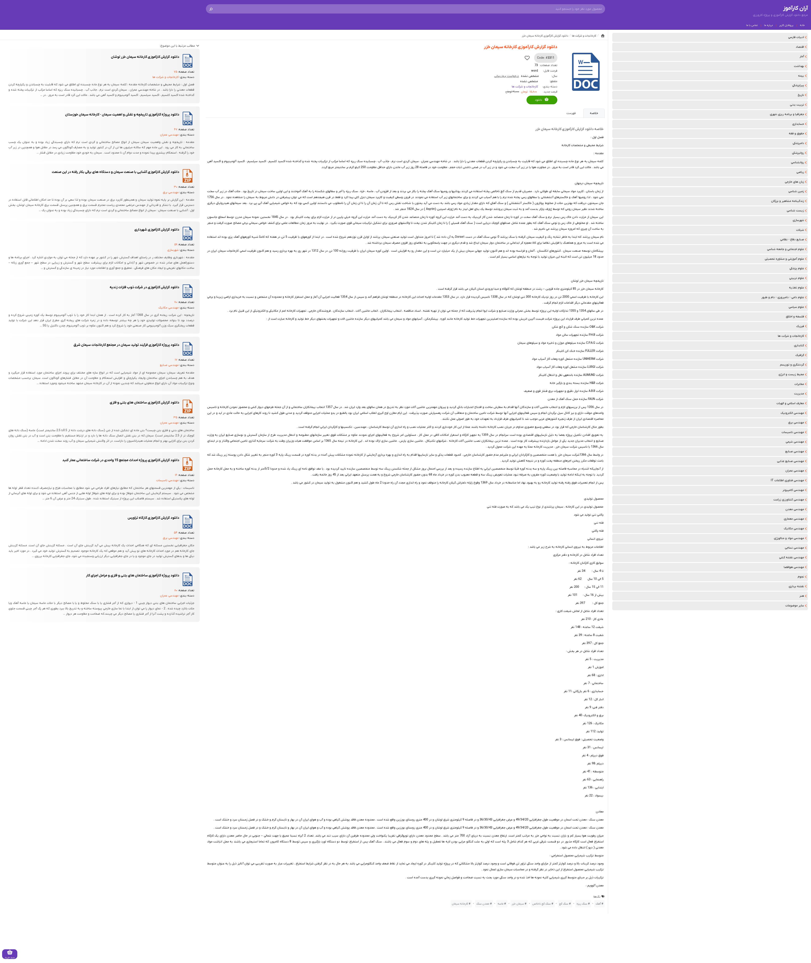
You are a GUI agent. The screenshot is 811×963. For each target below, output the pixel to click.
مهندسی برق (796, 423)
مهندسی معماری (794, 519)
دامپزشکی (798, 143)
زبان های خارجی (794, 182)
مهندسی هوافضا (794, 567)
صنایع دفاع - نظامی (792, 240)
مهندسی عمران (794, 471)
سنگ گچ (563, 904)
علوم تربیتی (796, 278)
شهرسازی (798, 220)
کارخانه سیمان (460, 904)
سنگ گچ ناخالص (541, 904)
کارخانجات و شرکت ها (791, 336)
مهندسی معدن (794, 509)
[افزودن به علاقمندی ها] (527, 58)
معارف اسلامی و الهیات (790, 403)
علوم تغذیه (796, 288)
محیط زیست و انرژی (791, 374)
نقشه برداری (796, 586)
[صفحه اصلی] (603, 35)
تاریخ (801, 95)
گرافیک (799, 355)
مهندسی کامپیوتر (793, 490)
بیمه (801, 76)
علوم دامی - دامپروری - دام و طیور (782, 297)
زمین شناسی (796, 191)
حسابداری (798, 124)
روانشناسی (797, 162)
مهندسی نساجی (794, 548)
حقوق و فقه (796, 134)
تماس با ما (752, 25)
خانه (802, 25)
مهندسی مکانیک (794, 529)
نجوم (801, 577)
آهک (598, 904)
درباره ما (768, 25)
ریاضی (800, 172)
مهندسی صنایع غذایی (790, 461)
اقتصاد (800, 47)
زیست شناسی (795, 211)
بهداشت (799, 66)
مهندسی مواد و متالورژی (789, 538)
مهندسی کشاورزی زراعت (788, 500)
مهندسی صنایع (794, 452)
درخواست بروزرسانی (506, 76)
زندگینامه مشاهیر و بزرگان (787, 201)
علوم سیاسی (796, 307)
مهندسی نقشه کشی (791, 558)
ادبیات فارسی (796, 37)
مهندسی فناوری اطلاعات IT (787, 480)
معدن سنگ (482, 904)
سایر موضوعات (794, 606)
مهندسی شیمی (795, 442)
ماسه (500, 904)
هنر (801, 596)
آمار (802, 56)
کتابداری (799, 346)
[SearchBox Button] (211, 9)
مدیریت (799, 394)
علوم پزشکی (796, 268)
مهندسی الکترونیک (792, 413)
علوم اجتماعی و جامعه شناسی (785, 249)
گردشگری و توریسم (792, 365)
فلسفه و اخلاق (795, 317)
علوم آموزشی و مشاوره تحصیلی (784, 259)
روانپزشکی (798, 153)
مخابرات (799, 384)
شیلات (800, 230)
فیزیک (800, 326)
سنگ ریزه (582, 904)
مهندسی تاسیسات (793, 432)
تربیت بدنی (797, 105)
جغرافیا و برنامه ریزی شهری (787, 114)
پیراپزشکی (798, 85)
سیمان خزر (518, 904)
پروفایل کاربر (786, 25)
